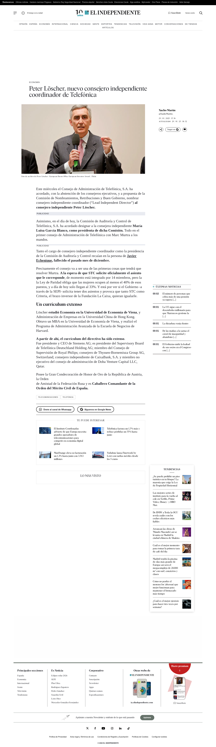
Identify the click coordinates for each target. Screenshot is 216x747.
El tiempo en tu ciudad (35, 13)
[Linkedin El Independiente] (120, 728)
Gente (96, 24)
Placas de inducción (170, 2)
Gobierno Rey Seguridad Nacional (67, 2)
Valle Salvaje (184, 2)
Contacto (93, 675)
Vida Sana (148, 24)
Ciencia (74, 24)
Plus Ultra (55, 683)
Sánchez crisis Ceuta (104, 2)
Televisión (135, 24)
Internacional (60, 24)
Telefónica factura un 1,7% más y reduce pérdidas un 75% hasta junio (123, 431)
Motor (158, 24)
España (33, 24)
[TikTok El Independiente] (128, 729)
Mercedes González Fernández (64, 702)
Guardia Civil (57, 695)
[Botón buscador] (200, 13)
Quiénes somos (96, 691)
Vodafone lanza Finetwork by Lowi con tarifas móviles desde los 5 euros (122, 455)
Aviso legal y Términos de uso (82, 736)
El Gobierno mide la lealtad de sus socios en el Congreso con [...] (177, 347)
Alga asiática (135, 2)
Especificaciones (96, 695)
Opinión (23, 24)
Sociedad (85, 24)
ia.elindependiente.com (142, 702)
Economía (44, 24)
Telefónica (68, 397)
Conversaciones (173, 24)
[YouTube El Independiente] (103, 728)
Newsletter (94, 683)
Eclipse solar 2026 (59, 675)
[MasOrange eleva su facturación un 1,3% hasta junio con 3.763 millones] (45, 456)
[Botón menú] (15, 13)
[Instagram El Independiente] (112, 728)
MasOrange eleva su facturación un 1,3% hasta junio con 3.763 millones (70, 455)
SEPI (53, 679)
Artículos (108, 27)
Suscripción (94, 679)
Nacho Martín (167, 110)
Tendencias (120, 24)
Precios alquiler (88, 2)
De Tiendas (191, 24)
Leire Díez (56, 698)
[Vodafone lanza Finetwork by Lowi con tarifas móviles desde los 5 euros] (98, 456)
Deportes (106, 24)
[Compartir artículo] (161, 129)
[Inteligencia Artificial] (142, 697)
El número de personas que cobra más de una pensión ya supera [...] (176, 296)
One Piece (156, 2)
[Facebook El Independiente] (95, 728)
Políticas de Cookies (140, 736)
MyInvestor (146, 2)
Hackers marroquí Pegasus (40, 2)
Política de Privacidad (58, 736)
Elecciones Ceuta (121, 2)
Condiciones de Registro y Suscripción (112, 736)
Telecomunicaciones (48, 397)
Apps (91, 687)
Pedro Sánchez (57, 691)
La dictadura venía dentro (175, 323)
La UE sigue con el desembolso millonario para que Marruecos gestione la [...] (176, 312)
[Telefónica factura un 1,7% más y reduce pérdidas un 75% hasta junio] (98, 436)
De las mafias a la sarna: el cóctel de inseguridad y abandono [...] (176, 333)
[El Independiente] (108, 13)
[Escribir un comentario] (184, 129)
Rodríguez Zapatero (60, 687)
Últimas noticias (22, 2)
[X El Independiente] (87, 728)
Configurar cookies (159, 736)
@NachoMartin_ (166, 114)
